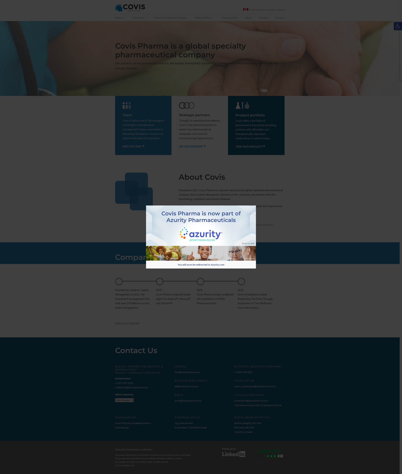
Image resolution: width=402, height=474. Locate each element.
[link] (201, 234)
